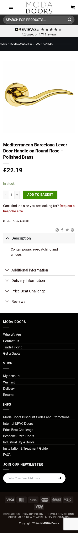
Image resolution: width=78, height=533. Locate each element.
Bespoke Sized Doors (18, 436)
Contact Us (11, 341)
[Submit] (70, 20)
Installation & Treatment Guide (25, 448)
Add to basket (40, 195)
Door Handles (44, 44)
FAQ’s (7, 455)
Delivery (9, 389)
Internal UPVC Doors (18, 424)
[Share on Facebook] (62, 230)
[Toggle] (7, 238)
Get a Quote (11, 353)
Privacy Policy (32, 514)
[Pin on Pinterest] (72, 230)
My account (11, 376)
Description (21, 238)
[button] (10, 7)
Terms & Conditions (60, 514)
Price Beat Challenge (28, 291)
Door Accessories (21, 44)
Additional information (29, 270)
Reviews (18, 301)
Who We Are (12, 335)
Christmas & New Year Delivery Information (39, 517)
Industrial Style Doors (19, 442)
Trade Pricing (12, 347)
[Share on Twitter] (67, 230)
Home (3, 44)
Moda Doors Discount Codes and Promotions (36, 417)
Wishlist (9, 382)
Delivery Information (28, 281)
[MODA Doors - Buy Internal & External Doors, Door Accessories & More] (39, 7)
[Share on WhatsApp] (57, 230)
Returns (8, 395)
